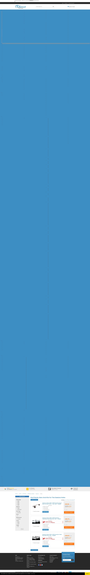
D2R (25, 81)
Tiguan (50, 330)
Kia (27, 382)
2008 (50, 235)
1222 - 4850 (51, 203)
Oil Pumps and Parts (50, 437)
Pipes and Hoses (50, 438)
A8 (49, 131)
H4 (25, 14)
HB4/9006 (48, 88)
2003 (18, 502)
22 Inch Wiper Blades (50, 107)
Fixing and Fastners (50, 468)
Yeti (49, 293)
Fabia (50, 285)
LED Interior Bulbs (6, 56)
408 (49, 239)
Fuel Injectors (71, 443)
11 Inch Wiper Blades (50, 95)
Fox (49, 321)
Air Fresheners (5, 341)
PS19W (48, 60)
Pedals (48, 420)
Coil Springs (71, 458)
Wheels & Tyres (49, 346)
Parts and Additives (72, 432)
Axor (49, 206)
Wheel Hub (71, 465)
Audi (69, 122)
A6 (49, 128)
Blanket (70, 368)
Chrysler (28, 364)
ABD (25, 97)
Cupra (28, 366)
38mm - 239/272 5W (6, 39)
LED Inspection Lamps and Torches (53, 471)
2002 (18, 501)
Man (28, 385)
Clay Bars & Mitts (50, 343)
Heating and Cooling (7, 427)
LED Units (4, 58)
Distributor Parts (50, 450)
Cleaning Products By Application (9, 342)
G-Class (50, 213)
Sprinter (50, 219)
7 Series (50, 140)
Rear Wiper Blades (72, 95)
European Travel (6, 361)
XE (49, 188)
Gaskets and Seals (50, 432)
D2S (25, 82)
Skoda (28, 400)
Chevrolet (29, 363)
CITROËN (48, 148)
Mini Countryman (52, 228)
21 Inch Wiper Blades (50, 106)
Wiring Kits (70, 140)
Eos (49, 319)
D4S (25, 86)
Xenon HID (4, 77)
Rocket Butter (71, 342)
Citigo (50, 283)
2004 (18, 503)
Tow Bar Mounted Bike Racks (52, 361)
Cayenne (50, 245)
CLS (49, 211)
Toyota (28, 404)
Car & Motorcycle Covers (7, 346)
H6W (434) (71, 20)
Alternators (27, 426)
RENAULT (48, 251)
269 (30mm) (27, 68)
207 (49, 236)
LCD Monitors (71, 362)
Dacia (28, 367)
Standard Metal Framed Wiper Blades (76, 94)
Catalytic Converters (72, 425)
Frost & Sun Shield (72, 371)
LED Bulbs (4, 43)
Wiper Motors (27, 471)
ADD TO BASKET (70, 512)
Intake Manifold (49, 434)
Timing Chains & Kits (28, 421)
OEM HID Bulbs (5, 79)
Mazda (28, 386)
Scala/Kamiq (51, 291)
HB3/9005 (48, 87)
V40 (49, 308)
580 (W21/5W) (71, 24)
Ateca (50, 274)
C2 (49, 150)
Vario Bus (50, 222)
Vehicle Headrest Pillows (73, 372)
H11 (25, 18)
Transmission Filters (72, 439)
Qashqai (50, 232)
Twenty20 (26, 94)
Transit (50, 182)
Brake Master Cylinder (73, 420)
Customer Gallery (30, 557)
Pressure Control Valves (73, 448)
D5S (25, 87)
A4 (49, 124)
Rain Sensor (27, 469)
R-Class (50, 217)
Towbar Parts (5, 432)
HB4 (25, 21)
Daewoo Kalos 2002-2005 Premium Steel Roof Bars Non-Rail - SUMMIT (52, 535)
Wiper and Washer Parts (7, 433)
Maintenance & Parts (6, 416)
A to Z (66, 500)
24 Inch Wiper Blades (51, 109)
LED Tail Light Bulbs (6, 51)
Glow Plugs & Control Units (52, 451)
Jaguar (28, 380)
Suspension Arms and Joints (74, 463)
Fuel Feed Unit (71, 441)
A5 (49, 125)
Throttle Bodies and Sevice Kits (52, 441)
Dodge (28, 371)
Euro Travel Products (72, 359)
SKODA (48, 282)
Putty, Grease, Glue (50, 473)
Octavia (50, 288)
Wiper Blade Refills (72, 101)
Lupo (50, 325)
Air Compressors (72, 344)
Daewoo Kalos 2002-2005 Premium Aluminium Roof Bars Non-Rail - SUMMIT (51, 518)
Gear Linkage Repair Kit (7, 457)
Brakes (4, 420)
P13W (48, 59)
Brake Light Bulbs (6, 18)
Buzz (50, 316)
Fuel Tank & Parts (72, 446)
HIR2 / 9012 (27, 45)
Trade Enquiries (41, 557)
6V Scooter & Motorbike (7, 27)
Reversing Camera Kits (73, 364)
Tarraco (50, 279)
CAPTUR (50, 252)
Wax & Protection (50, 344)
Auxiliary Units (5, 121)
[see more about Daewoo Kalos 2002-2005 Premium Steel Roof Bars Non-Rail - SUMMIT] (36, 537)
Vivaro (50, 302)
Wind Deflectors (6, 358)
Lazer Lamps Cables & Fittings (74, 142)
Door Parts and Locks (73, 451)
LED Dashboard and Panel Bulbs (9, 57)
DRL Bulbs (4, 16)
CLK (49, 210)
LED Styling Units (28, 75)
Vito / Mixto (51, 224)
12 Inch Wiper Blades (50, 96)
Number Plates (5, 436)
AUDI (47, 117)
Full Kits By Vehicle (28, 356)
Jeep (28, 381)
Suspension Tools (72, 464)
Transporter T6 (51, 335)
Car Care (4, 340)
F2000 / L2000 (51, 197)
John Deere (49, 191)
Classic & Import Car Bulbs (8, 25)
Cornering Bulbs (6, 13)
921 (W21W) (71, 34)
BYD (27, 361)
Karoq (50, 286)
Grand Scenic (51, 255)
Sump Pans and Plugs (51, 440)
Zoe (49, 265)
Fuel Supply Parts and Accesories (75, 445)
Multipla (50, 169)
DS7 (49, 166)
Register (66, 3)
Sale (3, 476)
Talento (50, 170)
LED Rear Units (5, 119)
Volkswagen (27, 117)
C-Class (50, 208)
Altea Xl (50, 273)
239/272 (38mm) (28, 66)
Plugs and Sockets (28, 430)
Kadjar (50, 256)
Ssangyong (29, 401)
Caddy (50, 317)
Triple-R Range (71, 138)
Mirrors (4, 435)
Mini (47, 226)
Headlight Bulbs (6, 11)
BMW (48, 136)
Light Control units (72, 469)
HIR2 (25, 22)
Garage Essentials (6, 434)
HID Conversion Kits (6, 80)
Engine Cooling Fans (28, 453)
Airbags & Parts (71, 450)
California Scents (28, 341)
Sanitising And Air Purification (8, 348)
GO (72, 560)
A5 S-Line (50, 127)
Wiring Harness (27, 434)
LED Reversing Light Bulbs (7, 53)
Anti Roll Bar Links (72, 457)
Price (68, 500)
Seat (47, 271)
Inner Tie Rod (49, 457)
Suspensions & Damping (7, 431)
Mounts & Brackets (72, 136)
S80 (49, 307)
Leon (50, 277)
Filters (4, 424)
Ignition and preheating (7, 428)
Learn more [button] (33, 573)
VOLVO (48, 304)
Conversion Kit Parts (6, 81)
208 (49, 237)
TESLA (48, 295)
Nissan (48, 230)
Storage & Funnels (50, 474)
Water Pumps (49, 444)
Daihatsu (28, 370)
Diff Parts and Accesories (7, 452)
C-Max (50, 173)
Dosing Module (71, 426)
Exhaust (4, 423)
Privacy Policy (25, 571)
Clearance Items (41, 558)
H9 (25, 17)
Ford (47, 172)
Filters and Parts (6, 455)
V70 (49, 310)
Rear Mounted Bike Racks (51, 359)
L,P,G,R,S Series (51, 269)
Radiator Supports (50, 421)
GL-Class (50, 214)
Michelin (26, 95)
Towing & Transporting (7, 367)
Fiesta (50, 174)
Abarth (28, 357)
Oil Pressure (49, 436)
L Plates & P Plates (6, 370)
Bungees (48, 375)
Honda (28, 375)
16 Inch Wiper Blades (50, 100)
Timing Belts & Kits (28, 419)
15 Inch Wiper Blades (50, 99)
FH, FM (50, 306)
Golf (49, 322)
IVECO (28, 379)
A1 (49, 118)
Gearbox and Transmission (8, 426)
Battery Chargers (50, 367)
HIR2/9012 (48, 89)
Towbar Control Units (7, 468)
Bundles (48, 351)
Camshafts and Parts (51, 426)
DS (47, 164)
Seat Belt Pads (71, 373)
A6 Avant (50, 129)
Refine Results (22, 496)
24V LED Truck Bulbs (6, 61)
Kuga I (50, 179)
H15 (25, 19)
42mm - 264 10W (6, 40)
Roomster (51, 290)
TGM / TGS (51, 198)
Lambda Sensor (72, 431)
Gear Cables (5, 456)
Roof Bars (4, 356)
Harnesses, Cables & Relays (74, 79)
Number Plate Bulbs (6, 20)
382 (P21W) (49, 22)
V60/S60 (50, 309)
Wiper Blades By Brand (7, 93)
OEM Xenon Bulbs (6, 482)
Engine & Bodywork (50, 353)
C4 (49, 153)
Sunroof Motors (71, 453)
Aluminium (19, 509)
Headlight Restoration (7, 347)
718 (49, 243)
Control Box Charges (51, 427)
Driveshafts (5, 453)
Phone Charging (72, 375)
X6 (49, 145)
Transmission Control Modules (8, 461)
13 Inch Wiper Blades (50, 97)
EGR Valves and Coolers (51, 430)
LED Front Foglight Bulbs (7, 45)
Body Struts (49, 417)
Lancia (48, 192)
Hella (26, 98)
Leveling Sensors (72, 459)
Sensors (48, 439)
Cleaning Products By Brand (8, 343)
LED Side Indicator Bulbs (7, 55)
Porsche (48, 242)
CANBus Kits (71, 133)
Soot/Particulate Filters (73, 434)
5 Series (50, 139)
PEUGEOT (48, 234)
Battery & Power (6, 411)
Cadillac (28, 362)
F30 (49, 141)
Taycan (50, 249)
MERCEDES (48, 202)
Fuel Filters (71, 437)
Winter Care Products (7, 349)
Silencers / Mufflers (72, 433)
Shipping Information (19, 557)
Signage (4, 437)
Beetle (50, 315)
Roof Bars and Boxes (7, 483)
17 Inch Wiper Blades (50, 101)
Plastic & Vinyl (49, 350)
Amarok (50, 314)
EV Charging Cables (6, 413)
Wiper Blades (5, 92)
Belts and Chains (6, 417)
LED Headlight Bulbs (6, 44)
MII (49, 278)
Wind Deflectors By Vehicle (74, 356)
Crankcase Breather (50, 428)
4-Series (50, 268)
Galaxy (50, 178)
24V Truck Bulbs (6, 28)
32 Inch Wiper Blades (50, 114)
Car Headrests (5, 364)
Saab (28, 398)
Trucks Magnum (52, 262)
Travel (4, 355)
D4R (25, 85)
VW (47, 313)
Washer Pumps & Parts (29, 472)
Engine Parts (5, 422)
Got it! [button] (87, 573)
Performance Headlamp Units (8, 117)
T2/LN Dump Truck (52, 220)
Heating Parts (27, 455)
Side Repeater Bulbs (6, 22)
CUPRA (48, 157)
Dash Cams (5, 360)
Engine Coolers (27, 452)
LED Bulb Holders (6, 59)
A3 (49, 121)
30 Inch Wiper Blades (51, 113)
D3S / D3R (26, 57)
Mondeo (50, 180)
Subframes (71, 462)
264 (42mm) (27, 67)
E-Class (50, 212)
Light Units (4, 116)
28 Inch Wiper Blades (51, 112)
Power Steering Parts (50, 458)
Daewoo (28, 368)
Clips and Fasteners (50, 419)
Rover (28, 397)
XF (49, 162)
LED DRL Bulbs (5, 48)
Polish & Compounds (51, 342)
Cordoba (50, 275)
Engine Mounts (49, 431)
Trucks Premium (52, 263)
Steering (4, 430)
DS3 (49, 155)
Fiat (47, 168)
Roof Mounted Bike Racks (51, 360)
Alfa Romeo (29, 358)
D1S (25, 80)
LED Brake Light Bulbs (7, 50)
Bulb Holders (71, 468)
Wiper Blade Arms (72, 98)
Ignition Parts (49, 453)
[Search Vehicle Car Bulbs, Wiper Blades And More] (53, 6)
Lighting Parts (5, 438)
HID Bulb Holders (72, 81)
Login (63, 3)
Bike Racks (5, 359)
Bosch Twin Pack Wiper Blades (74, 96)
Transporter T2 (51, 333)
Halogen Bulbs (5, 10)
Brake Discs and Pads (73, 419)
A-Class (50, 204)
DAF (47, 160)
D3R (25, 83)
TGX (49, 200)
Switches (26, 433)
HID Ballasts (71, 80)
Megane (50, 258)
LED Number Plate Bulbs (7, 52)
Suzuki (28, 403)
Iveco (48, 184)
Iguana (26, 96)
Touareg (50, 331)
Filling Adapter (5, 454)
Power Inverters (49, 370)
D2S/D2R (48, 90)
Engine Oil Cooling (28, 454)
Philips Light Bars (6, 123)
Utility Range (71, 139)
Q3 (49, 132)
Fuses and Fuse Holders (51, 469)
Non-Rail (19, 512)
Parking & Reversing (6, 362)
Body (4, 419)
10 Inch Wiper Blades (50, 94)
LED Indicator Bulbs (6, 47)
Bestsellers (72, 500)
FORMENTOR (51, 158)
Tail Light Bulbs (5, 19)
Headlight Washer (28, 468)
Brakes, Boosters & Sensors (74, 422)
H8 (25, 16)
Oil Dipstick (49, 435)
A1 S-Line (50, 119)
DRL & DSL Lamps (72, 128)
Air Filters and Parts (72, 436)
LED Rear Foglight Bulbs (7, 49)
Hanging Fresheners (28, 342)
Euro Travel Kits (71, 358)
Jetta (50, 323)
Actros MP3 (51, 205)
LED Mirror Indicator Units (7, 120)
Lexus (28, 384)
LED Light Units (5, 481)
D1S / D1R (26, 55)
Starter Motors (27, 431)
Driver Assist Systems (29, 429)
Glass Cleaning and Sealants (52, 347)
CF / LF (50, 161)
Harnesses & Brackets (7, 124)
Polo (50, 327)
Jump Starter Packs (6, 414)
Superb (50, 292)
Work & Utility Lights (72, 131)
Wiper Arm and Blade (73, 99)
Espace (50, 254)
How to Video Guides (30, 558)
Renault (28, 396)
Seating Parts (71, 452)
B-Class (50, 207)
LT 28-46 (50, 324)
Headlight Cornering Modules (74, 84)
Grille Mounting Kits (72, 134)
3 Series (50, 138)
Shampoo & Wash (50, 341)
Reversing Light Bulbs (7, 21)
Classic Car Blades (72, 100)
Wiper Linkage (27, 470)
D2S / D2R (26, 56)
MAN (47, 196)
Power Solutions (6, 363)
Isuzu (28, 378)
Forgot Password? (71, 3)
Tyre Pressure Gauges (73, 347)
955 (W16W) (27, 31)
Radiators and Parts (28, 456)
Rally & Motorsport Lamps (73, 130)
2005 (18, 505)
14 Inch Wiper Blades (50, 98)
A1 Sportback (51, 120)
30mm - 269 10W (6, 38)
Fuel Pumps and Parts (73, 444)
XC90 (50, 311)
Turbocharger (49, 443)
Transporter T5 (51, 334)
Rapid (50, 289)
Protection (49, 472)
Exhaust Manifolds (72, 427)
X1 (49, 142)
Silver (18, 523)
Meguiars (70, 341)
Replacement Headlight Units (8, 118)
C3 (49, 152)
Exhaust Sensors (72, 429)
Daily (50, 185)
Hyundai (28, 376)
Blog (27, 556)
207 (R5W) (70, 17)
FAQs (16, 560)
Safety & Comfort (6, 366)
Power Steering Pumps (51, 459)
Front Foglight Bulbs (6, 12)
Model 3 (50, 297)
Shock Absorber (72, 460)
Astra (50, 300)
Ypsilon (50, 193)
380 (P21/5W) (71, 22)
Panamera (51, 247)
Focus (50, 176)
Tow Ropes (49, 376)
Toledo (50, 280)
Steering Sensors (50, 461)
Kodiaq (50, 287)
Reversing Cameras (72, 365)
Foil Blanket (71, 370)
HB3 (25, 20)
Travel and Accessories (7, 484)
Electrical (4, 421)
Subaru (28, 402)
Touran (50, 332)
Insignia (50, 301)
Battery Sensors (28, 427)
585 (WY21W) (49, 26)
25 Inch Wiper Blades (51, 110)
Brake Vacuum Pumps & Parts (74, 421)
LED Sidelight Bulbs (6, 46)
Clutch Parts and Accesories (8, 451)
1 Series (50, 137)
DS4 (49, 165)
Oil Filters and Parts (72, 438)
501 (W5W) (71, 19)
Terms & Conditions (18, 571)
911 (49, 244)
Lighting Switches (72, 471)
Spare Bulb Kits (71, 360)
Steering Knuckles (72, 461)
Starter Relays (27, 432)
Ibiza (50, 276)
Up (49, 336)
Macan (50, 246)
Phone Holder (71, 376)
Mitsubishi (29, 390)
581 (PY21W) (49, 24)
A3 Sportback (51, 123)
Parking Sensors (72, 363)
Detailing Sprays (50, 348)
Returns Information (19, 558)
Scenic (50, 259)
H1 (25, 11)
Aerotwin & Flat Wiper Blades (74, 93)
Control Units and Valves (29, 451)
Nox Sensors (71, 447)
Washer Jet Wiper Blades (73, 97)
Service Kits (5, 459)
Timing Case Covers (28, 420)
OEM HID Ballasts (72, 85)
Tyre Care (4, 344)
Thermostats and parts (29, 457)
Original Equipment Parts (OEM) (8, 82)
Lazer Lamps (5, 122)
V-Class (50, 221)
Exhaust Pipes (71, 428)
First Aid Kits (71, 369)
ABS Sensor (71, 417)
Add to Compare (36, 511)
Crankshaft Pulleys (50, 429)
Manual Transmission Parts (8, 458)
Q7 (49, 133)
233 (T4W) (70, 18)
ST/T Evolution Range (72, 137)
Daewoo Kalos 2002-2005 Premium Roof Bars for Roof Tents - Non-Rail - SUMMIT (51, 503)
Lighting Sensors (72, 470)
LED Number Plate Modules (74, 120)
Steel (18, 508)
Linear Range (71, 135)
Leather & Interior (50, 349)
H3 (25, 13)
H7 (25, 15)
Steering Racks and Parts (51, 460)
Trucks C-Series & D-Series (54, 261)
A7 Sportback (51, 130)
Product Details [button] (45, 511)
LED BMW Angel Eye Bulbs (29, 74)
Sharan (50, 329)
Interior (4, 429)
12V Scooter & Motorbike (7, 26)
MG (27, 388)
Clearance (5, 478)
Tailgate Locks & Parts (73, 454)
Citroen (28, 365)
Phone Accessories (6, 368)
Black (18, 522)
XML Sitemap (30, 571)
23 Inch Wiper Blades (50, 108)
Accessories (49, 352)
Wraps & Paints (5, 350)
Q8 (49, 134)
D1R (25, 79)
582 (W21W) (49, 25)
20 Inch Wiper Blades (51, 105)
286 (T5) (4, 74)
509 (3, 75)
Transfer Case (5, 460)
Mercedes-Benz (30, 387)
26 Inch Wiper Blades (51, 111)
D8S (25, 88)
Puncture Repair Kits (72, 346)
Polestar (28, 394)
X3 (49, 143)
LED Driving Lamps (72, 129)
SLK (49, 218)
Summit (19, 519)
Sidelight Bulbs (5, 14)
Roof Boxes (5, 357)
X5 (49, 144)
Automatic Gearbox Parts (7, 450)
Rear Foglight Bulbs (6, 17)
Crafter (50, 318)
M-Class (50, 216)
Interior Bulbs (5, 23)
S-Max (50, 181)
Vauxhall (48, 299)
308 (49, 238)
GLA (49, 215)
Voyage (50, 337)
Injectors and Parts (72, 430)
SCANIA (48, 267)
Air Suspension (71, 456)
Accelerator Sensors (28, 425)
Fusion (50, 177)
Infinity (28, 377)
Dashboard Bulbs (6, 24)
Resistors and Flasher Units (8, 60)
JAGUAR (48, 187)
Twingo (50, 264)
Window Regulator (50, 422)
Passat (50, 326)
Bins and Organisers (6, 365)
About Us (40, 556)
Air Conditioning (28, 450)
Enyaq (50, 284)
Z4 (49, 146)
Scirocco (50, 328)
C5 (49, 154)
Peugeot (28, 392)
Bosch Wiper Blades (28, 93)
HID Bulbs (70, 82)
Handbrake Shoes (72, 423)
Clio (49, 253)
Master (50, 257)
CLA (49, 209)
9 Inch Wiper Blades (50, 93)
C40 (49, 305)
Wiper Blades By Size (6, 94)
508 (49, 240)
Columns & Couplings (51, 456)
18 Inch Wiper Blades (50, 103)
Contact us (17, 556)
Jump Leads (49, 369)
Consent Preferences (19, 561)
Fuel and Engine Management (8, 425)
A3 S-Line (50, 122)
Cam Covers (49, 425)
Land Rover (49, 195)
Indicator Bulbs (5, 15)
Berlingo (50, 149)
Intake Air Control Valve (51, 433)
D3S (25, 84)
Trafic (50, 260)
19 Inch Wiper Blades (50, 104)
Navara (50, 231)
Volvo (28, 407)
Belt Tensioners (27, 417)
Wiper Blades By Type (7, 95)
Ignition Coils (49, 452)
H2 (25, 12)
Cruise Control (27, 428)
